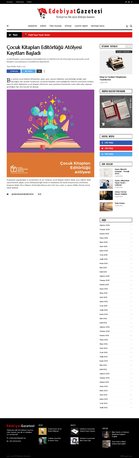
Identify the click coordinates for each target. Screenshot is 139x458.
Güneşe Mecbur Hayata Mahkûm (121, 193)
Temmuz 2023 (105, 378)
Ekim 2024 (103, 318)
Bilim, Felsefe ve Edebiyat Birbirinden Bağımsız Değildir (120, 434)
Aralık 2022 (104, 408)
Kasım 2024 (104, 314)
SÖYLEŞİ (68, 26)
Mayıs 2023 (104, 386)
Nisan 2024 (104, 344)
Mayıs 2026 (104, 238)
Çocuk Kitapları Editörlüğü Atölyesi (22, 194)
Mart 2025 (103, 297)
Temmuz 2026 (105, 229)
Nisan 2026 (104, 242)
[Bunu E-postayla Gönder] (39, 71)
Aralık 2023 (104, 357)
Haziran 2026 (104, 234)
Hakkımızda (20, 2)
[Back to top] (134, 453)
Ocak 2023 (103, 403)
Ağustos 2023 (105, 374)
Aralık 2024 (104, 310)
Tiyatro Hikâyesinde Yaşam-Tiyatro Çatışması (122, 183)
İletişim (29, 2)
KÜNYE (43, 26)
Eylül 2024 (103, 323)
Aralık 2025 (104, 259)
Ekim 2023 (103, 365)
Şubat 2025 (104, 302)
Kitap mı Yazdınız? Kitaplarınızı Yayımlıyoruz (45, 34)
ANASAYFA (32, 26)
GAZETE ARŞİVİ (81, 26)
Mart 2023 (103, 395)
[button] (127, 26)
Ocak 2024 (103, 352)
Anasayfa (10, 2)
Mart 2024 (103, 348)
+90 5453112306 (15, 441)
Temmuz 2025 (104, 280)
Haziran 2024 (104, 335)
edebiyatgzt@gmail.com (17, 438)
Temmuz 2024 (105, 331)
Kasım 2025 (104, 263)
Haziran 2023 (104, 382)
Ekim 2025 (103, 268)
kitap (39, 194)
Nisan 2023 (104, 391)
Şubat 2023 (104, 399)
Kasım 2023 (104, 361)
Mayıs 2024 (104, 340)
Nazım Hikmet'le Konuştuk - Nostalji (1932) (122, 171)
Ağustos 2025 (104, 276)
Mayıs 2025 (104, 289)
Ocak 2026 (104, 255)
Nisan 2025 (103, 293)
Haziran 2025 (104, 285)
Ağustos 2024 (105, 327)
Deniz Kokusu (120, 203)
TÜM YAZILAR (56, 26)
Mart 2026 (103, 246)
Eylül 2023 (103, 369)
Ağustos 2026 (105, 225)
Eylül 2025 (103, 272)
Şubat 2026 (104, 251)
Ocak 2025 (103, 306)
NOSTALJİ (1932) (97, 26)
